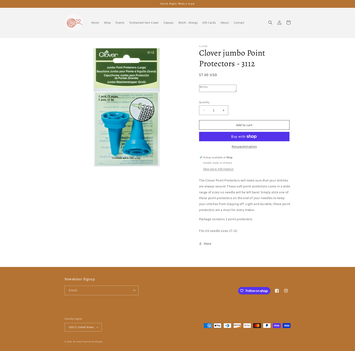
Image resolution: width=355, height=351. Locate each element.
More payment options (244, 146)
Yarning (77, 341)
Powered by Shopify (92, 341)
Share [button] (207, 243)
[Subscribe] (133, 290)
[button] (270, 22)
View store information (218, 169)
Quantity (204, 102)
